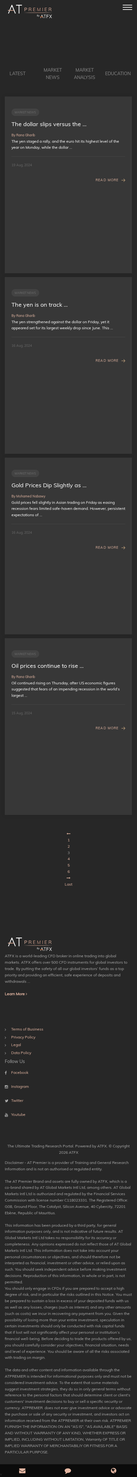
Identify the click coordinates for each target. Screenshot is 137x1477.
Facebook (19, 1072)
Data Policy (21, 1052)
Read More (107, 180)
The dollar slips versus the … (48, 124)
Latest (17, 73)
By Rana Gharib (23, 135)
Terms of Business (27, 1029)
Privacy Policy (23, 1037)
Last (68, 884)
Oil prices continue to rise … (47, 665)
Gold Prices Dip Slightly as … (48, 485)
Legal (16, 1044)
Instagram (20, 1086)
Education (118, 73)
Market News (53, 73)
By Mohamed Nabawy (28, 496)
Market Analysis (84, 73)
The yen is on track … (39, 304)
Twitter (17, 1100)
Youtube (18, 1114)
